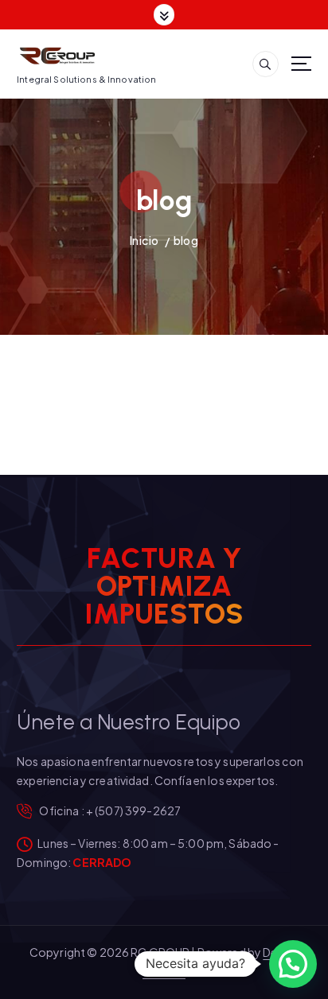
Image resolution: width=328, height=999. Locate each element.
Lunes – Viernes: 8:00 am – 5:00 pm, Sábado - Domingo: (148, 852)
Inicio (144, 240)
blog (186, 240)
